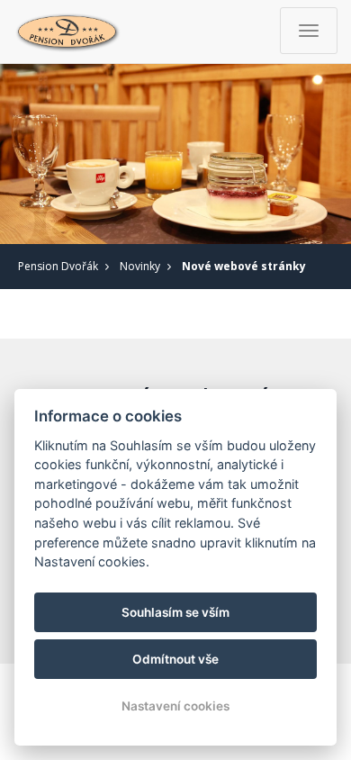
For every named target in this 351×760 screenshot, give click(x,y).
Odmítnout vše (175, 659)
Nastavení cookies (176, 706)
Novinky (140, 266)
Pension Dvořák (58, 266)
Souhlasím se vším (176, 612)
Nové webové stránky (244, 266)
